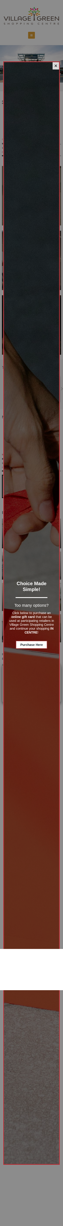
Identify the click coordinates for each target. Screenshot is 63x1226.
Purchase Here (31, 645)
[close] (56, 65)
